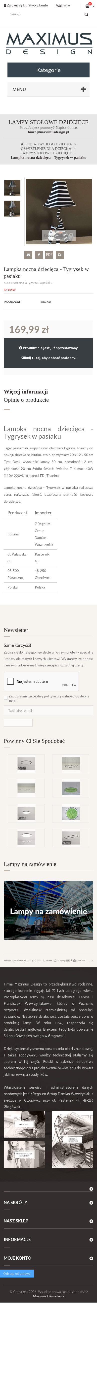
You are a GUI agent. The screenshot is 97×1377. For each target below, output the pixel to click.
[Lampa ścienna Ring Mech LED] (70, 813)
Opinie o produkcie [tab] (26, 400)
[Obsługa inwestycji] (72, 1139)
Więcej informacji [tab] (26, 392)
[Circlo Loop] (26, 764)
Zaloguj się (14, 5)
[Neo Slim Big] (26, 813)
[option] (12, 188)
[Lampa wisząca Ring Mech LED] (70, 788)
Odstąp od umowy (17, 1274)
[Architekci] (24, 1124)
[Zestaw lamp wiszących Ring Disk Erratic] (70, 764)
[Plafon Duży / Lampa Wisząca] (26, 838)
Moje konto (17, 1258)
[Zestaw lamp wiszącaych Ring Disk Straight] (26, 788)
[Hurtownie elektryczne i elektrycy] (24, 1154)
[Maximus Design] (48, 44)
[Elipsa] (70, 838)
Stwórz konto (38, 5)
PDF (49, 255)
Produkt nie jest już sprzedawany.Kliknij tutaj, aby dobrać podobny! (49, 353)
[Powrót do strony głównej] (22, 144)
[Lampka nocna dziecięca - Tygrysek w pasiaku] (12, 188)
